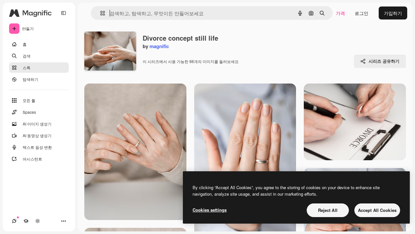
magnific (159, 46)
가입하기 (393, 13)
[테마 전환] (37, 221)
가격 (340, 13)
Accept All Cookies (377, 210)
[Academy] (26, 221)
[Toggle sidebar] (63, 13)
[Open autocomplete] (100, 13)
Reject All (328, 210)
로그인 (361, 13)
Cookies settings (210, 210)
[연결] (14, 221)
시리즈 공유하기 (384, 61)
